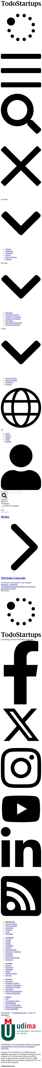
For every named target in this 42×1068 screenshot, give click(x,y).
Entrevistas (9, 967)
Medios (8, 944)
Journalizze (5, 1015)
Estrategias (9, 960)
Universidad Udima (12, 1001)
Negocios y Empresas (13, 952)
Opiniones (9, 969)
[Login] (21, 467)
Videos (7, 971)
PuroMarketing (10, 1003)
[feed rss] (21, 918)
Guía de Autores (11, 926)
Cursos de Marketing (12, 993)
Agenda (8, 940)
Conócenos (9, 928)
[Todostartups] (21, 6)
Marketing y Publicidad (9, 585)
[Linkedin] (21, 872)
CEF (7, 999)
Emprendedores (10, 950)
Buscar (4, 499)
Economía (9, 954)
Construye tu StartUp (12, 987)
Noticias (8, 965)
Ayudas (8, 942)
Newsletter (9, 989)
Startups (8, 948)
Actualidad (9, 946)
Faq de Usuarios (11, 924)
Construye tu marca (12, 983)
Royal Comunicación (12, 1005)
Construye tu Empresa (13, 985)
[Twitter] (21, 744)
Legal (7, 932)
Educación (9, 956)
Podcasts (8, 975)
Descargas (9, 981)
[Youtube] (21, 826)
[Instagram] (21, 790)
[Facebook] (21, 704)
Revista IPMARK (11, 1009)
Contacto (8, 930)
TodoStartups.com (19, 1013)
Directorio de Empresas (13, 991)
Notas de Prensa (11, 973)
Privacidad (9, 934)
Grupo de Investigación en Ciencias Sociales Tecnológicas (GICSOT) (20, 1046)
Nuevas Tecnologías (12, 958)
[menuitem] (23, 434)
